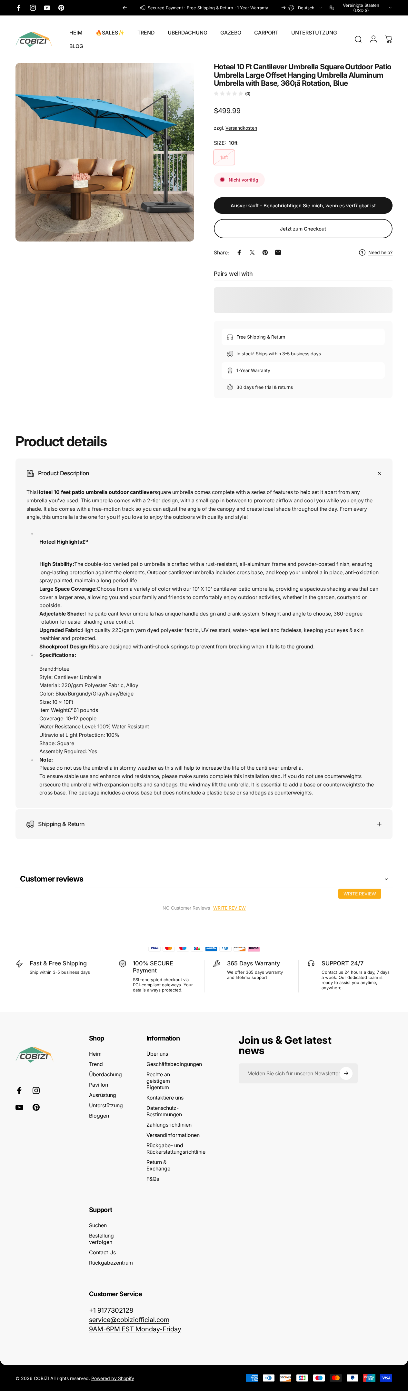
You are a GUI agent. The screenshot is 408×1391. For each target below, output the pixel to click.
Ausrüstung (102, 1095)
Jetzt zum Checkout (303, 229)
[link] (135, 1329)
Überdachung (105, 1074)
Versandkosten (241, 128)
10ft (224, 157)
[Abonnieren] (346, 1073)
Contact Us (102, 1252)
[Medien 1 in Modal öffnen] (104, 152)
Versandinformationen (173, 1135)
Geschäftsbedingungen (174, 1064)
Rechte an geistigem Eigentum (158, 1080)
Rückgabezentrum (111, 1262)
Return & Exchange (158, 1165)
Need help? (380, 252)
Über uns (157, 1054)
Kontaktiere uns (165, 1097)
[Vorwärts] (283, 7)
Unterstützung (106, 1105)
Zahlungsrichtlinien (169, 1124)
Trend (96, 1064)
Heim (95, 1054)
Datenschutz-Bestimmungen (164, 1111)
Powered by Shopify (112, 1378)
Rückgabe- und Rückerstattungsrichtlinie (175, 1148)
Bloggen (99, 1115)
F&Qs (152, 1179)
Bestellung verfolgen (101, 1238)
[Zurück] (125, 7)
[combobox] (305, 7)
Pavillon (98, 1084)
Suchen (98, 1225)
